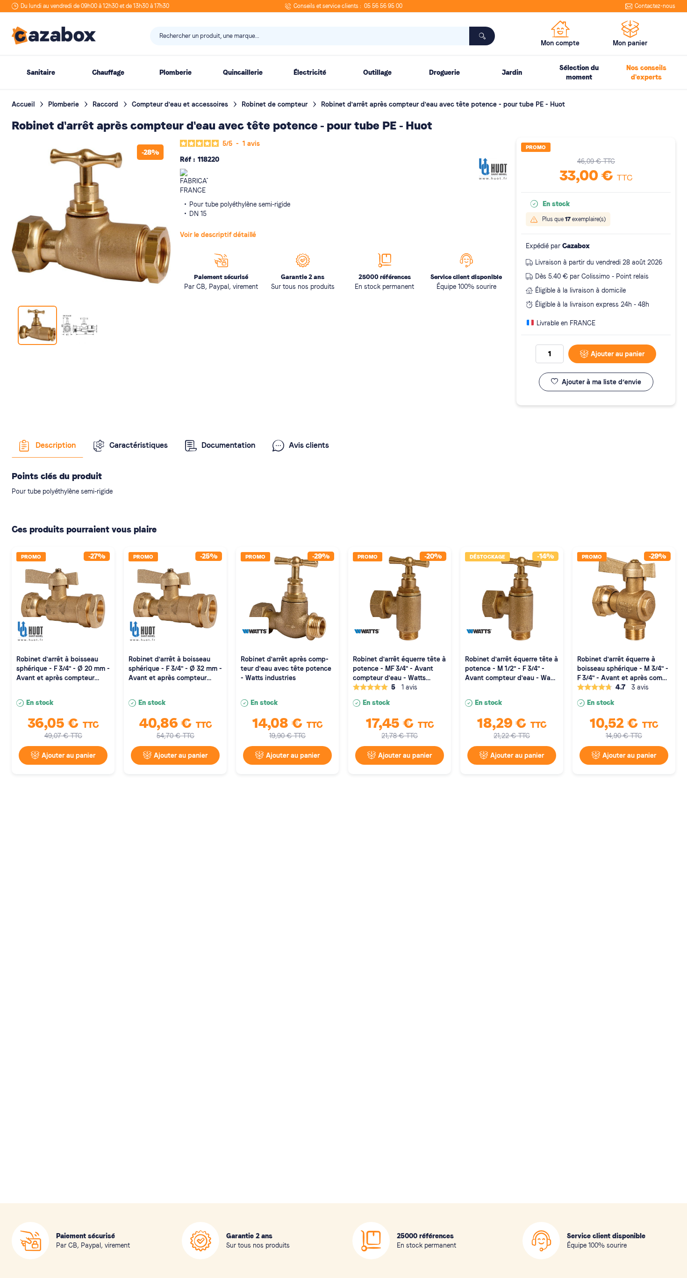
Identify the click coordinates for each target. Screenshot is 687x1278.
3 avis (640, 687)
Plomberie (64, 104)
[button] (79, 325)
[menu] (343, 72)
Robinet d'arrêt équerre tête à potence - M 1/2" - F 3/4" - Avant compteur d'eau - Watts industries (511, 668)
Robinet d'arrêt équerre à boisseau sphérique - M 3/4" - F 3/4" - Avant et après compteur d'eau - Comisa (623, 668)
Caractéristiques (138, 445)
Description (56, 445)
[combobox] (322, 36)
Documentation (228, 445)
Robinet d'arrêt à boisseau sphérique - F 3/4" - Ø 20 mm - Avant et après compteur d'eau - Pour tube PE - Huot (63, 668)
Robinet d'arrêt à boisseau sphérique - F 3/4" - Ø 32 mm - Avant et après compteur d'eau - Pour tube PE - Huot (175, 668)
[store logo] (54, 35)
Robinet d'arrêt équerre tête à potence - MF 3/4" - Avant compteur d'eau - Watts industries (399, 668)
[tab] (47, 445)
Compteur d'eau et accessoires (181, 104)
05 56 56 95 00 (383, 6)
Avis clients (309, 445)
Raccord (106, 104)
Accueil (24, 104)
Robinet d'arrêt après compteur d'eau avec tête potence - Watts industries (286, 668)
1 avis (409, 687)
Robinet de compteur (275, 104)
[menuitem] (40, 72)
